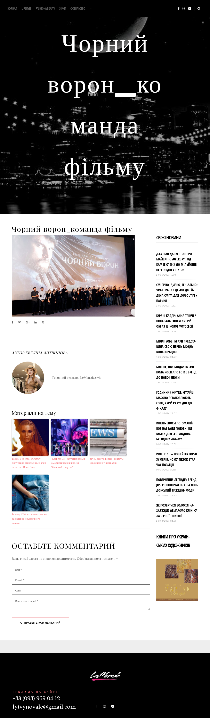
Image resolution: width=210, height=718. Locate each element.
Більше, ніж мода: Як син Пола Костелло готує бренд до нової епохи (176, 372)
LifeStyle (26, 8)
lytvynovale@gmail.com (44, 707)
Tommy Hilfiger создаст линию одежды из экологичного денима (29, 519)
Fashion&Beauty (45, 8)
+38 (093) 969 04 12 (36, 698)
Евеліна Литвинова (46, 352)
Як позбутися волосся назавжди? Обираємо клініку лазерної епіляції (176, 510)
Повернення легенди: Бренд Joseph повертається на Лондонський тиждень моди (177, 485)
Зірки (62, 8)
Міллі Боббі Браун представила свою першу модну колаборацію (176, 346)
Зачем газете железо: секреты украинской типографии (106, 461)
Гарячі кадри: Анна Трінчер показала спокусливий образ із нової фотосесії (176, 321)
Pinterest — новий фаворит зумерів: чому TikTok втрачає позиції (176, 459)
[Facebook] (179, 8)
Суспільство (77, 8)
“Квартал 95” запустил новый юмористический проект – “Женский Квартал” (68, 463)
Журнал (12, 8)
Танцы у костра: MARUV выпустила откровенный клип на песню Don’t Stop (29, 463)
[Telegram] (189, 8)
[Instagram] (184, 8)
